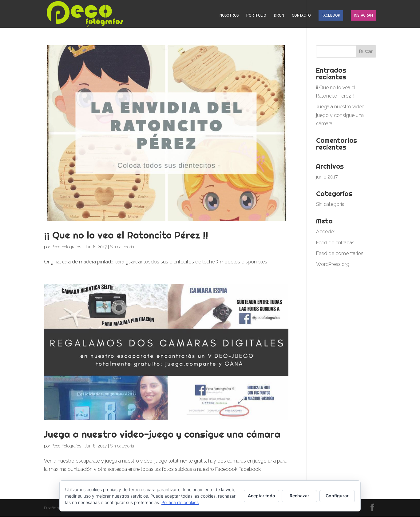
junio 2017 (327, 177)
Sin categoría (122, 246)
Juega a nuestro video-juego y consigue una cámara (162, 434)
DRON (279, 15)
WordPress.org (332, 264)
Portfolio (256, 15)
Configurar (337, 495)
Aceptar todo (261, 495)
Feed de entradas (335, 243)
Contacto (301, 15)
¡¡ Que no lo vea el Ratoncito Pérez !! (126, 235)
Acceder (325, 231)
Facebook (331, 15)
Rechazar (299, 495)
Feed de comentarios (339, 253)
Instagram (363, 15)
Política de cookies (180, 502)
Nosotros (229, 15)
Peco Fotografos (66, 246)
